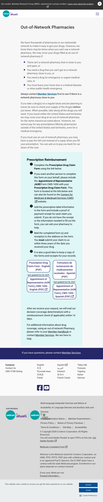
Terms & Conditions (50, 427)
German (81, 377)
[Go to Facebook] (39, 388)
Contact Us (10, 368)
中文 (39, 368)
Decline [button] (88, 485)
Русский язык (44, 371)
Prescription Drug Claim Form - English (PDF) (38, 266)
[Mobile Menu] (97, 14)
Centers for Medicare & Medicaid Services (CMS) (54, 198)
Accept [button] (88, 490)
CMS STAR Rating (13, 371)
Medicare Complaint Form (53, 447)
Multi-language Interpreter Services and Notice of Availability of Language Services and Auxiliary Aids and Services (67, 407)
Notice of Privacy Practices (70, 423)
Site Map (67, 427)
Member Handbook (58, 331)
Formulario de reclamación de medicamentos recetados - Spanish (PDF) (64, 269)
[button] (88, 495)
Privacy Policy (47, 423)
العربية (60, 368)
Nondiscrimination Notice (53, 418)
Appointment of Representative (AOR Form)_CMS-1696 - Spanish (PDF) (64, 291)
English (40, 365)
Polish (40, 377)
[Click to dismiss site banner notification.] (100, 4)
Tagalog (81, 371)
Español (62, 365)
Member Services (44, 335)
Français (81, 368)
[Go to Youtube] (46, 388)
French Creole (63, 377)
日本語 (40, 374)
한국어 (60, 374)
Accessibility (81, 427)
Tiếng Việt (82, 365)
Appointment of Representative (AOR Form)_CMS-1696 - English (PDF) (38, 284)
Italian (80, 374)
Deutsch (61, 371)
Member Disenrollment (79, 418)
